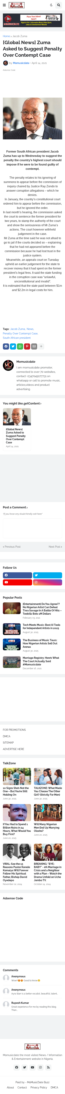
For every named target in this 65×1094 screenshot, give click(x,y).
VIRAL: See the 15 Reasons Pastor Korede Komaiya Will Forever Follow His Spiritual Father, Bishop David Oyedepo (16, 872)
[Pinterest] (27, 346)
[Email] (34, 346)
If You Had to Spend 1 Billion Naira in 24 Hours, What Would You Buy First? (17, 829)
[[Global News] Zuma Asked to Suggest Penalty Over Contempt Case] (17, 416)
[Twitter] (13, 346)
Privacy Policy (39, 1087)
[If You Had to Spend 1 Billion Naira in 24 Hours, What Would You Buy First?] (17, 812)
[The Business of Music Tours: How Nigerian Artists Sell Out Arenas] (12, 644)
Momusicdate (25, 361)
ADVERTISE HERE (13, 749)
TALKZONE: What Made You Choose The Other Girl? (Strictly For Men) (48, 791)
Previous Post (13, 546)
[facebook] (17, 575)
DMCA (6, 736)
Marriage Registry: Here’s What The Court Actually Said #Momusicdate (41, 661)
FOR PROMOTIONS (14, 729)
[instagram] (47, 582)
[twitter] (47, 575)
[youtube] (17, 582)
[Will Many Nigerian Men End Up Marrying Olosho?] (48, 812)
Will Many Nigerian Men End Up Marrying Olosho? (46, 827)
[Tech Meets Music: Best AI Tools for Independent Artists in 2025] (12, 629)
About (10, 1087)
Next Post (54, 546)
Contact (22, 1087)
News (30, 329)
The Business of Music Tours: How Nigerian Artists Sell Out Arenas (40, 643)
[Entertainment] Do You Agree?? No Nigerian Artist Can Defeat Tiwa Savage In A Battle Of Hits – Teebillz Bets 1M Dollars (42, 609)
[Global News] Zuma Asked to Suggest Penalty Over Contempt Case (16, 436)
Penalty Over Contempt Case (20, 333)
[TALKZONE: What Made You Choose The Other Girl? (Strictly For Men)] (48, 776)
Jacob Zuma (19, 36)
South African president (17, 337)
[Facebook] (6, 346)
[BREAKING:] (48, 852)
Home (6, 36)
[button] (4, 5)
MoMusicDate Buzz (38, 1082)
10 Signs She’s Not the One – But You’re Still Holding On (16, 791)
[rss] (48, 1067)
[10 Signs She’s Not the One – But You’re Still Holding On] (17, 776)
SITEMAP (8, 742)
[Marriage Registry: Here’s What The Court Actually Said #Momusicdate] (12, 662)
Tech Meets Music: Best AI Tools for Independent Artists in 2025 (41, 626)
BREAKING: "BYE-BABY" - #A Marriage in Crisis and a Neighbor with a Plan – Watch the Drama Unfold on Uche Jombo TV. (48, 872)
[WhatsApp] (20, 346)
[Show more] (41, 346)
